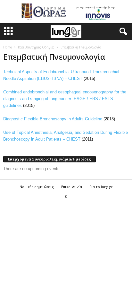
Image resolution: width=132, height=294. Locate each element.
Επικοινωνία (71, 186)
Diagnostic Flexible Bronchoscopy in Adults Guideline (52, 119)
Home (7, 47)
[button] (122, 32)
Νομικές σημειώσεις (37, 186)
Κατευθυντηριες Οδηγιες (36, 47)
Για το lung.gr (101, 186)
